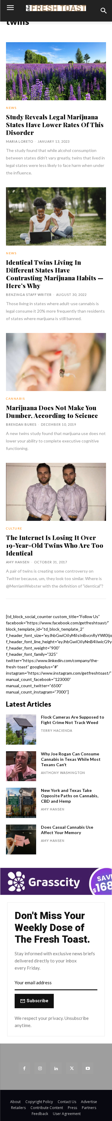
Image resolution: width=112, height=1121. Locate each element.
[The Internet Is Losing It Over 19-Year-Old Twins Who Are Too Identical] (56, 492)
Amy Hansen (18, 562)
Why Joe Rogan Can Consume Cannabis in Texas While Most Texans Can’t (71, 759)
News (11, 107)
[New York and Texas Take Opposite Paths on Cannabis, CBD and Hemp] (21, 803)
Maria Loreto (19, 141)
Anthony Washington (63, 773)
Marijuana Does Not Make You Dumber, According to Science (52, 411)
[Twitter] (72, 1068)
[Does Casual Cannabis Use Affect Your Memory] (21, 840)
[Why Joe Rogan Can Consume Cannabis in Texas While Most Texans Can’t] (21, 766)
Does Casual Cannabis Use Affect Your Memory (67, 830)
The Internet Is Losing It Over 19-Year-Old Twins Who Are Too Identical (54, 545)
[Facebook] (24, 1068)
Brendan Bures (21, 424)
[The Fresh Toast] (56, 8)
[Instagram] (40, 1068)
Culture (14, 528)
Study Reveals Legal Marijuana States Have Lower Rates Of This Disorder (55, 124)
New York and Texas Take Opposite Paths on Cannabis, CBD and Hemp (69, 796)
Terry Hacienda (56, 730)
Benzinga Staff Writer (29, 294)
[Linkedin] (56, 1068)
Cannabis (15, 398)
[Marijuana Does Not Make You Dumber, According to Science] (56, 362)
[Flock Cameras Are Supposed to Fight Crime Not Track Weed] (21, 729)
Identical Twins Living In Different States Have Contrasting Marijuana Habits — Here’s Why (54, 274)
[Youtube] (87, 1068)
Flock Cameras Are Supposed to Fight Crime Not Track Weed (72, 719)
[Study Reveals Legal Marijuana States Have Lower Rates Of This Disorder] (56, 71)
